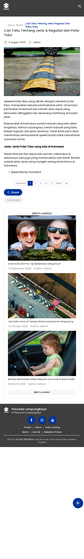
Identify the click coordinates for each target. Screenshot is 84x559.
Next (58, 183)
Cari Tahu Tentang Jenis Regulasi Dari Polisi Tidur (48, 25)
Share (15, 192)
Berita (20, 25)
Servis (38, 427)
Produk (27, 427)
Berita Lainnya (42, 392)
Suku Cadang (52, 427)
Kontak (36, 432)
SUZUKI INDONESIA (24, 439)
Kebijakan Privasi (53, 432)
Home (11, 25)
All (66, 183)
